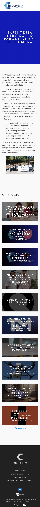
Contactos (20, 471)
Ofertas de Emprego (20, 474)
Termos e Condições (12, 501)
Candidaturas (20, 477)
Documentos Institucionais (20, 480)
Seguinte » (22, 428)
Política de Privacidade (27, 501)
